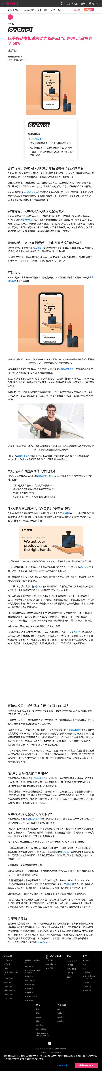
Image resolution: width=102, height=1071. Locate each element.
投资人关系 (72, 3)
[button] (62, 3)
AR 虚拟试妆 (30, 192)
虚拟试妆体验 (67, 369)
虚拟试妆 (66, 513)
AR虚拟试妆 (36, 139)
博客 (59, 10)
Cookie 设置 (62, 1065)
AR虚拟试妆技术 (35, 247)
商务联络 (89, 10)
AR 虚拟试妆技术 (33, 778)
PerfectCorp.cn (43, 942)
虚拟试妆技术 (26, 220)
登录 (83, 4)
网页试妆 (78, 10)
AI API (53, 10)
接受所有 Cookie (86, 1065)
